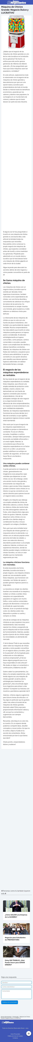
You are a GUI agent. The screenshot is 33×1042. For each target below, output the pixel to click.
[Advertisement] (16, 167)
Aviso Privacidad (15, 1034)
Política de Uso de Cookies (15, 1036)
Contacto (15, 1038)
